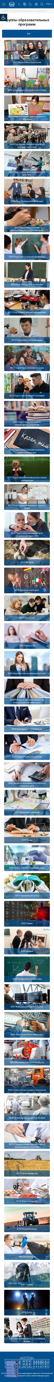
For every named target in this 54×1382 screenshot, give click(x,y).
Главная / (6, 11)
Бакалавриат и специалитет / (35, 11)
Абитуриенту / (16, 11)
